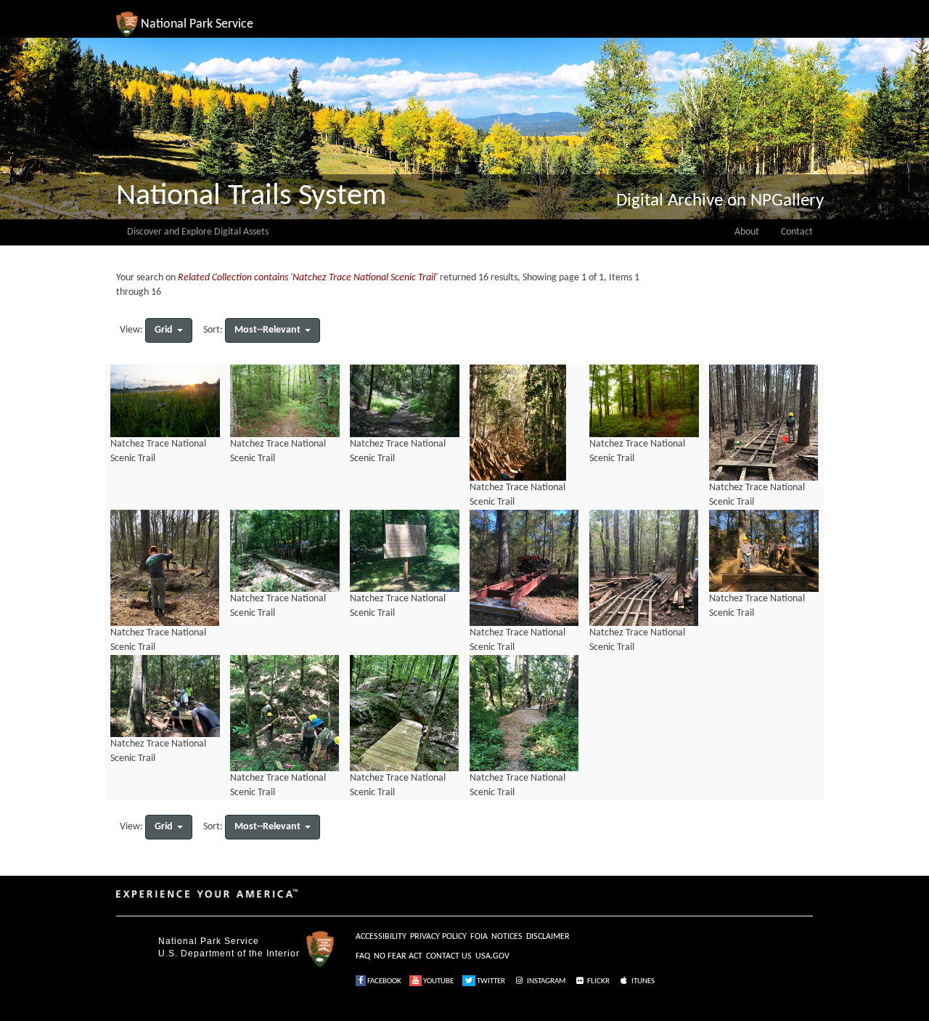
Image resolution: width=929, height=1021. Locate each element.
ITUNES (642, 981)
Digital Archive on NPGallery (720, 201)
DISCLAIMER (548, 936)
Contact (797, 232)
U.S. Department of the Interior (229, 953)
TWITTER (490, 981)
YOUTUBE (438, 981)
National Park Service (208, 941)
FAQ (363, 956)
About (746, 232)
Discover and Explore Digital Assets (198, 232)
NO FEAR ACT (398, 956)
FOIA (479, 936)
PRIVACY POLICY (438, 936)
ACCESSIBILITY (381, 936)
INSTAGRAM (545, 981)
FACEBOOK (383, 981)
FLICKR (598, 981)
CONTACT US (449, 956)
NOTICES (507, 936)
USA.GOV (492, 956)
